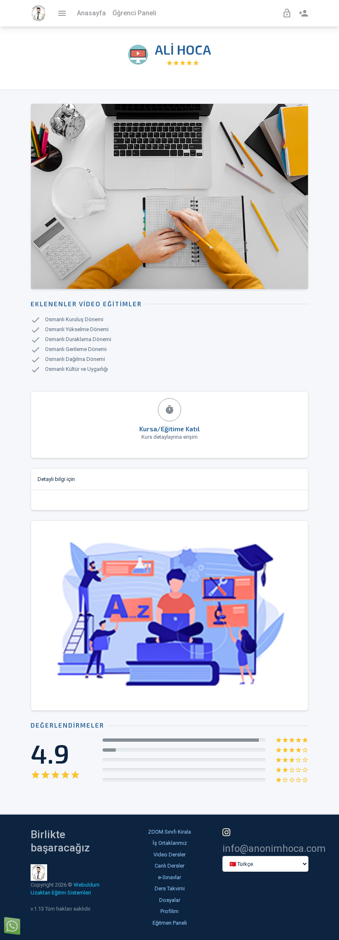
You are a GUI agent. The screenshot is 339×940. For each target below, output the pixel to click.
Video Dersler (169, 854)
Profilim (169, 911)
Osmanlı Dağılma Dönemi (75, 359)
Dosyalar (169, 900)
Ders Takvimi (170, 888)
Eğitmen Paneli (170, 923)
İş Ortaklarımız (170, 843)
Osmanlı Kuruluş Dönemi (74, 320)
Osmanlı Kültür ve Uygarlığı (76, 369)
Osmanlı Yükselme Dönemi (77, 330)
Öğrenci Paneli (134, 13)
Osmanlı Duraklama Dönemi (78, 340)
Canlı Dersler (169, 866)
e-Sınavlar (169, 877)
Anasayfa (91, 13)
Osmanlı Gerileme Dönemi (76, 349)
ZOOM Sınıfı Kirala (169, 832)
